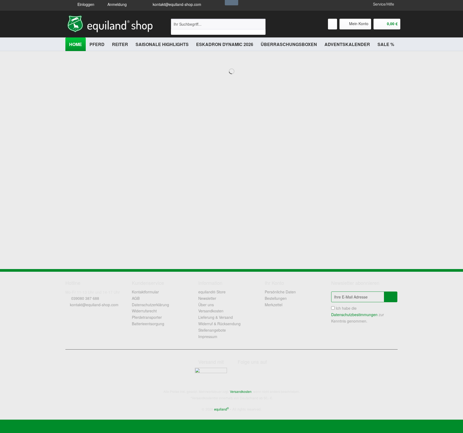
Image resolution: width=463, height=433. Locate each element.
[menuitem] (218, 27)
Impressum (207, 336)
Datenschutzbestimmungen (354, 314)
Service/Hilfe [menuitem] (383, 4)
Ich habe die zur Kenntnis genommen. (357, 314)
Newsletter (207, 298)
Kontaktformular (145, 291)
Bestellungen (276, 298)
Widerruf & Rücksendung (219, 323)
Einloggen (85, 4)
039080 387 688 (85, 298)
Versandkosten (210, 310)
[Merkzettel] (332, 24)
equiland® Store (212, 291)
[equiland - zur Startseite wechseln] (110, 24)
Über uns (206, 304)
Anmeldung (116, 4)
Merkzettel (273, 304)
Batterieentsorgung (148, 323)
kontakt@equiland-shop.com (176, 4)
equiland (221, 409)
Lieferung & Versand (215, 317)
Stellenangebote (212, 330)
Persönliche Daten (280, 291)
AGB (136, 298)
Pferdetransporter (147, 317)
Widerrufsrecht (144, 310)
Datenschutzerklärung (150, 304)
